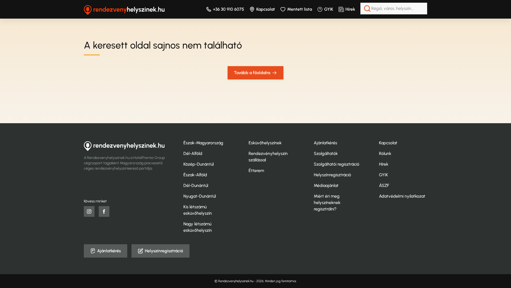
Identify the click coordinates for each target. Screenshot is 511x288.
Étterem (256, 170)
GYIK (328, 9)
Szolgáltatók (326, 153)
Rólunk (385, 153)
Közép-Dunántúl (198, 164)
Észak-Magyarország (203, 142)
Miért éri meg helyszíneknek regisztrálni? (327, 202)
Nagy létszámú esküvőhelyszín (197, 227)
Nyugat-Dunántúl (199, 196)
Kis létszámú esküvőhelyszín (197, 210)
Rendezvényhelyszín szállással (268, 156)
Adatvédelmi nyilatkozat (402, 196)
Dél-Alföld (192, 153)
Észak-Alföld (195, 174)
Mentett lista (299, 9)
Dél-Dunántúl (195, 185)
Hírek (350, 9)
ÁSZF (384, 185)
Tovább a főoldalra (252, 72)
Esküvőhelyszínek (265, 142)
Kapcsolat (265, 9)
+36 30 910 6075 (228, 9)
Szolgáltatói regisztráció (336, 164)
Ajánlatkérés (325, 142)
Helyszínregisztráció (332, 174)
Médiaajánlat (326, 185)
